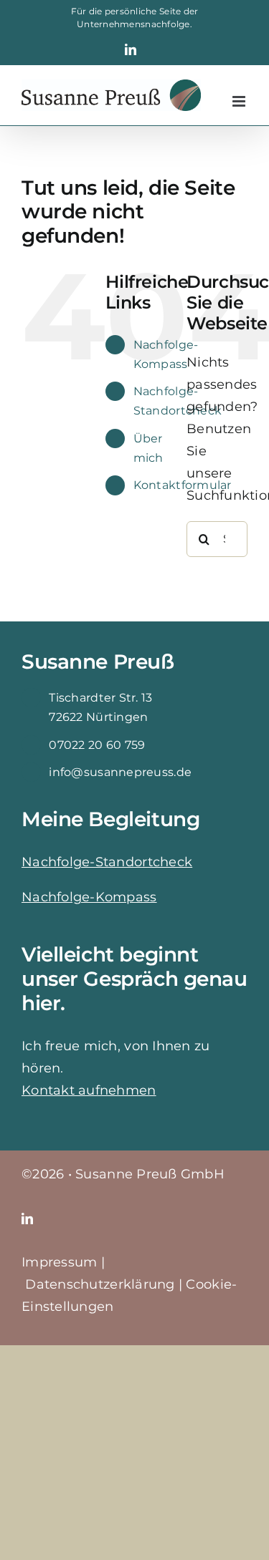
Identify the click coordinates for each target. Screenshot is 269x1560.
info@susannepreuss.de (120, 772)
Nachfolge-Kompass (89, 897)
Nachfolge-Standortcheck (107, 862)
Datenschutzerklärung (99, 1284)
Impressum (59, 1262)
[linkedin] (27, 1218)
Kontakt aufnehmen (89, 1090)
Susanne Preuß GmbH (150, 1174)
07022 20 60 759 (97, 745)
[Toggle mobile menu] (239, 101)
